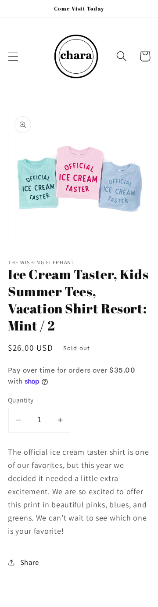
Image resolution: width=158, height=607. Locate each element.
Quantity (21, 399)
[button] (13, 56)
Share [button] (29, 562)
